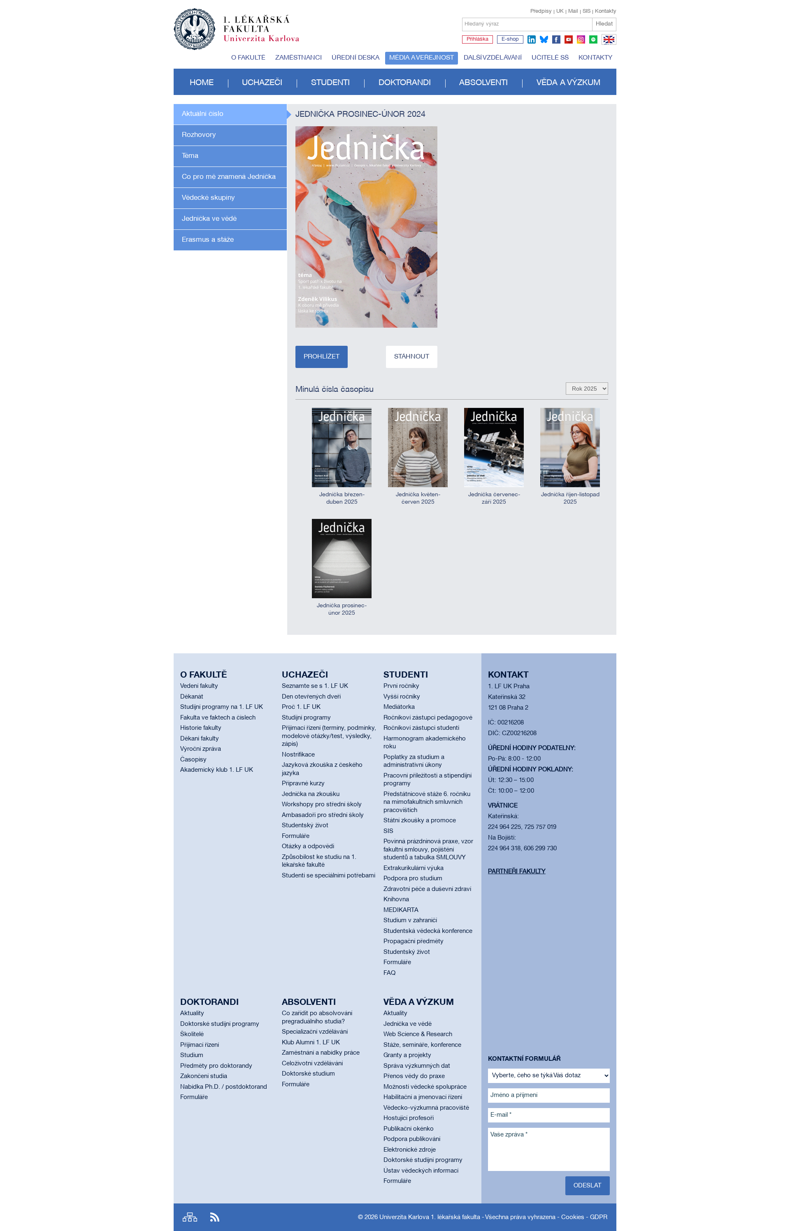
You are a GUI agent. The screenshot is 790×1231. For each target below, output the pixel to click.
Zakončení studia (203, 1076)
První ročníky (401, 686)
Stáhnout (411, 357)
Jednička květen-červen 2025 (418, 498)
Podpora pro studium (412, 879)
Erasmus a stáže (208, 240)
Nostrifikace (298, 755)
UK (560, 11)
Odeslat (588, 1186)
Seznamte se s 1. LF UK (315, 686)
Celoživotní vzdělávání (312, 1064)
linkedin (531, 39)
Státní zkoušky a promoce (419, 821)
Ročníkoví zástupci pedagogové (427, 718)
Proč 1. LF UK (301, 707)
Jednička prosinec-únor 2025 (342, 609)
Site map (190, 1217)
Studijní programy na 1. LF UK (221, 707)
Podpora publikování (411, 1139)
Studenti (330, 83)
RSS (214, 1217)
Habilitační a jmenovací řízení (422, 1097)
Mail (573, 11)
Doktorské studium (308, 1074)
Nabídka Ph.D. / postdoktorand (223, 1087)
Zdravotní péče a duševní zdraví (427, 889)
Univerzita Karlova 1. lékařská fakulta (429, 1217)
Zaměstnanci (298, 58)
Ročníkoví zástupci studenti (421, 728)
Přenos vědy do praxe (414, 1076)
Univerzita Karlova (267, 43)
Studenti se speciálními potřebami (328, 876)
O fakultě (248, 58)
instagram (581, 39)
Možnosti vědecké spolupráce (425, 1087)
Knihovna (396, 899)
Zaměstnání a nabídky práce (321, 1053)
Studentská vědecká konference (427, 931)
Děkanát (191, 697)
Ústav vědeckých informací (420, 1171)
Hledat (604, 24)
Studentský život (305, 825)
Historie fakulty (200, 728)
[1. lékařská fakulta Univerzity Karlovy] (236, 25)
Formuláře (295, 836)
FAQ (389, 973)
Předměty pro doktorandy (216, 1066)
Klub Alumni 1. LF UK (311, 1043)
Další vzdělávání (493, 58)
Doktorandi (405, 83)
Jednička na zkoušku (310, 794)
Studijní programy (306, 718)
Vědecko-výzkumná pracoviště (426, 1108)
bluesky (544, 39)
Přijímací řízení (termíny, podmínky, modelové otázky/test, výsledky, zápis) (329, 736)
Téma (190, 156)
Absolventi (483, 83)
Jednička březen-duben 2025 (342, 498)
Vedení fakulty (199, 686)
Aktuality (192, 1013)
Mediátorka (399, 707)
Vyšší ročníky (401, 697)
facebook (556, 39)
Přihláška (477, 39)
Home (202, 83)
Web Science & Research (417, 1034)
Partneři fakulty (517, 872)
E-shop (510, 39)
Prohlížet (321, 357)
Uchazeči (262, 83)
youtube (569, 39)
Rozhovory (199, 135)
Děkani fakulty (199, 739)
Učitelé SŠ (550, 58)
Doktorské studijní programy (219, 1024)
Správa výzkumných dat (416, 1066)
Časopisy (193, 760)
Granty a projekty (407, 1055)
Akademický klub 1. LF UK (216, 770)
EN (607, 44)
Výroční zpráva (200, 749)
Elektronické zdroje (409, 1150)
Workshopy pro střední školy (322, 805)
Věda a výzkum (568, 83)
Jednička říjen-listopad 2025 (570, 498)
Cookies (572, 1217)
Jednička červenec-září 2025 (494, 498)
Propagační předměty (413, 941)
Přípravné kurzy (303, 784)
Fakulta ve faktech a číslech (218, 718)
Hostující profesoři (408, 1118)
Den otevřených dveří (311, 697)
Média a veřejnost (421, 58)
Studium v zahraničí (410, 920)
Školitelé (192, 1034)
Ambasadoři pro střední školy (323, 815)
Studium (191, 1055)
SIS (586, 11)
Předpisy (541, 11)
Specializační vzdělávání (315, 1032)
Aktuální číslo (202, 114)
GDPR (598, 1217)
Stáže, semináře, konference (422, 1045)
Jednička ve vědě (209, 219)
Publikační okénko (408, 1129)
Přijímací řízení (199, 1045)
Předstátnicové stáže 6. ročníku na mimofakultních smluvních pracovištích (426, 802)
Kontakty (605, 11)
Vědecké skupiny (208, 198)
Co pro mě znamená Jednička (229, 177)
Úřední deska (355, 58)
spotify (593, 39)
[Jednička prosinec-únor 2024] (366, 227)
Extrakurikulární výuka (413, 868)
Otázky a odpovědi (308, 846)
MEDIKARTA (400, 910)
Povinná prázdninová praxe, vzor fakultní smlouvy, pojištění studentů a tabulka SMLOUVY (428, 850)
